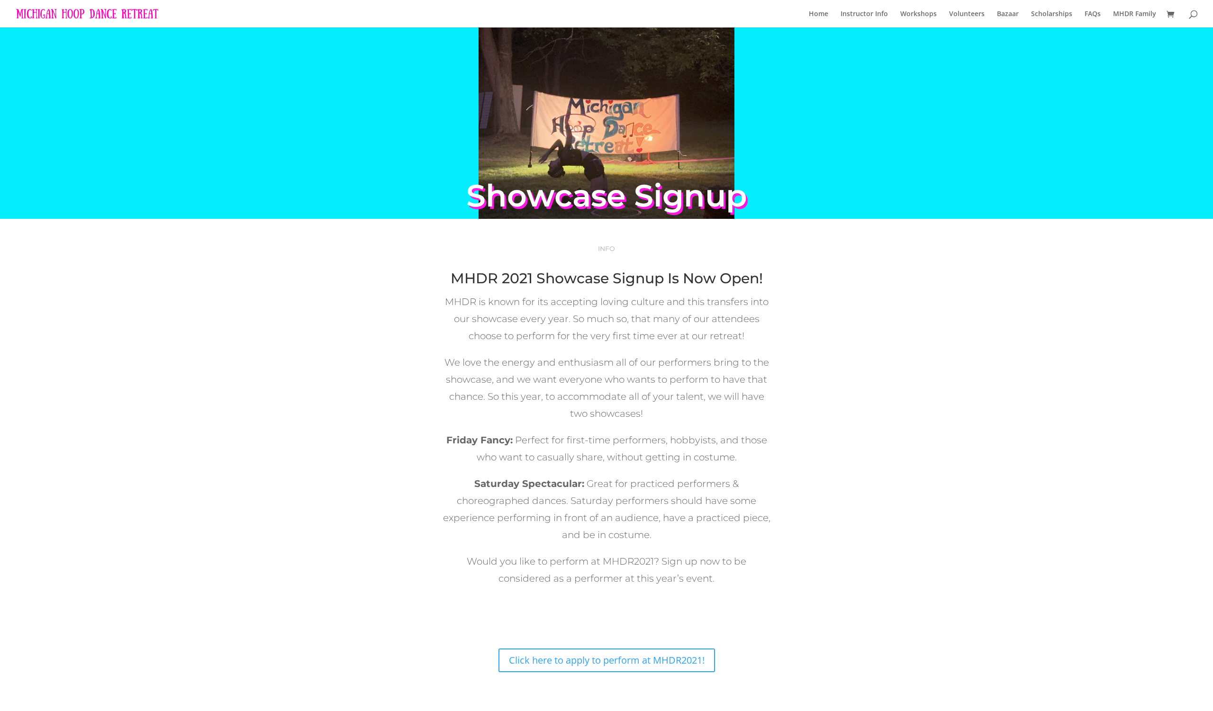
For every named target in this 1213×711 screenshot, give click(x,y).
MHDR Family (1134, 14)
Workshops (918, 14)
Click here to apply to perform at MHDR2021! (607, 660)
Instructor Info (864, 14)
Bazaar (1008, 14)
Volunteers (967, 14)
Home (818, 14)
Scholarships (1051, 14)
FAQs (1093, 14)
